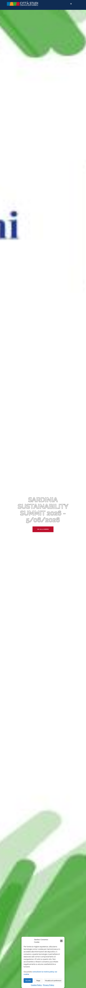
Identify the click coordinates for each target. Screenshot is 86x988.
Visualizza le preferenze (53, 980)
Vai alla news (43, 529)
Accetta (28, 980)
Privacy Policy (48, 985)
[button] (61, 941)
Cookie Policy (36, 985)
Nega (38, 980)
